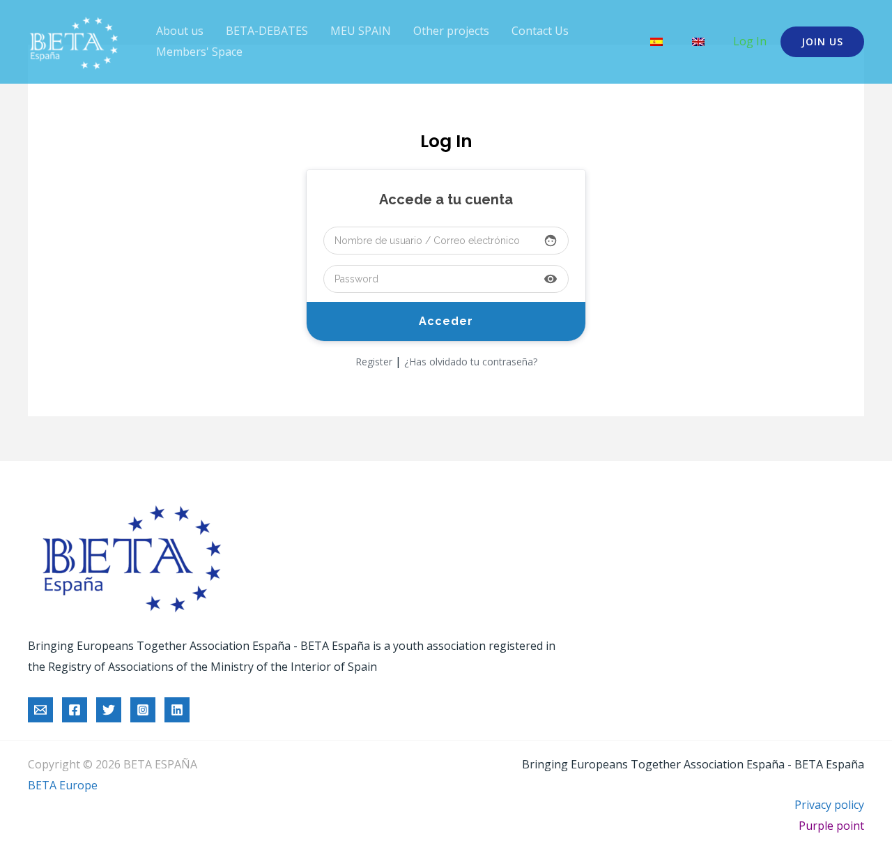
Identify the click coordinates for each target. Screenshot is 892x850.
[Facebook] (74, 709)
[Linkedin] (177, 709)
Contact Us (540, 30)
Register (373, 361)
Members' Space (199, 51)
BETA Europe (63, 785)
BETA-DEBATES (267, 30)
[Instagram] (142, 709)
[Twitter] (108, 709)
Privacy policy (829, 804)
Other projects (451, 30)
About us (179, 30)
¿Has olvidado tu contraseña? (470, 361)
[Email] (40, 709)
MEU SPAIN (360, 30)
